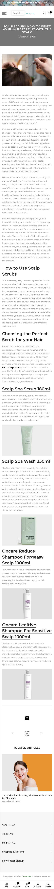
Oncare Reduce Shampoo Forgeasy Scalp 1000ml (22, 557)
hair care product (11, 367)
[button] (18, 13)
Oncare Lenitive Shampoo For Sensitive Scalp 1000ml (27, 630)
